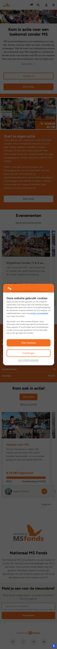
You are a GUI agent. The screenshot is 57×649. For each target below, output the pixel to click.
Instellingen (29, 353)
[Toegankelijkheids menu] (54, 646)
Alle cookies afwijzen (28, 360)
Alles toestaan (28, 342)
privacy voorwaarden (39, 313)
